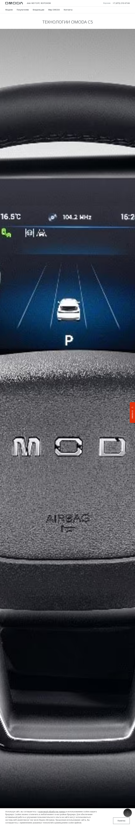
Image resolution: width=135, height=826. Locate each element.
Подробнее (122, 412)
